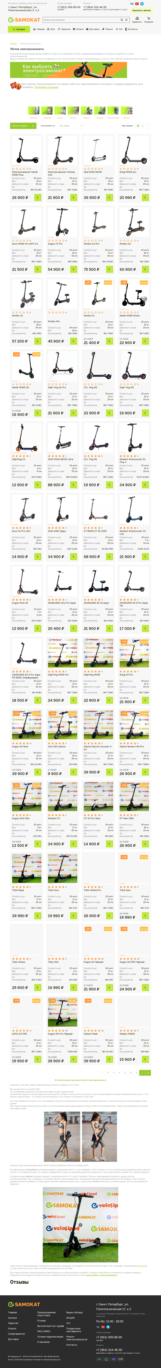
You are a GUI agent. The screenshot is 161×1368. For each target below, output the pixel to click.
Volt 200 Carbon (57, 746)
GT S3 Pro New (92, 818)
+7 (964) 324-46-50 (95, 7)
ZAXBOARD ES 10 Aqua (96, 602)
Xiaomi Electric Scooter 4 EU (97, 748)
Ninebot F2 (54, 818)
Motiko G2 (125, 243)
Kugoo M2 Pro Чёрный (60, 1033)
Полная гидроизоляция (50, 1336)
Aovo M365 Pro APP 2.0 (25, 243)
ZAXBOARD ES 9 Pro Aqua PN (134, 604)
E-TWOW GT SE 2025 (95, 531)
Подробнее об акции (46, 87)
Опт (68, 1323)
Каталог (12, 1317)
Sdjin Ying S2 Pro (57, 387)
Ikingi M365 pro (128, 172)
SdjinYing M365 (92, 674)
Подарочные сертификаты (73, 1330)
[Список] (142, 125)
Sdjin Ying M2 (127, 387)
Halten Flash (91, 1033)
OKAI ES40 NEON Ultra (60, 459)
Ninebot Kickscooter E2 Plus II (132, 460)
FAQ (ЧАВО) (43, 1331)
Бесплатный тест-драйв (50, 1326)
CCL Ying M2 (90, 387)
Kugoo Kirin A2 (20, 602)
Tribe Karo (125, 890)
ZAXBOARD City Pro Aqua (62, 602)
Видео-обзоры (74, 1312)
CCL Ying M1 (90, 459)
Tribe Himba (18, 962)
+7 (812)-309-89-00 (68, 7)
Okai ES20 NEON (93, 172)
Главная (12, 1312)
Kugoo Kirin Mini (20, 818)
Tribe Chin (53, 962)
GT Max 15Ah (127, 818)
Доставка (13, 1339)
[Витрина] (138, 125)
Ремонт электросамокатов (76, 1338)
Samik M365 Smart (130, 315)
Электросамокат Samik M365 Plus (25, 173)
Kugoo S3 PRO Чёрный (132, 962)
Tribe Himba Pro (92, 890)
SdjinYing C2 (18, 459)
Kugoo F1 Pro (55, 243)
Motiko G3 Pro (91, 243)
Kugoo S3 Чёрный (93, 962)
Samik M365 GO (20, 387)
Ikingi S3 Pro (126, 674)
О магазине (43, 1342)
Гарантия (13, 1323)
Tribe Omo (53, 890)
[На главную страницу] (24, 19)
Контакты (71, 1344)
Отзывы (41, 1320)
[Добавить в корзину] (37, 197)
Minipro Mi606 (127, 1033)
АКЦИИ (70, 1317)
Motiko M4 (54, 321)
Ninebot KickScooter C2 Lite (133, 532)
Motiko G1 (17, 315)
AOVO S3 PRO (19, 1033)
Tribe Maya (18, 890)
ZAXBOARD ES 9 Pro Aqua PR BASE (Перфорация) (26, 676)
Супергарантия (16, 1333)
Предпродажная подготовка (46, 1314)
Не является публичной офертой (46, 1360)
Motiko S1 (89, 315)
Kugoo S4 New (20, 746)
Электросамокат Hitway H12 (61, 173)
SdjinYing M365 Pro (58, 674)
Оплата (12, 1328)
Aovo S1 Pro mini (21, 531)
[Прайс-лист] (147, 125)
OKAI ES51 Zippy (57, 531)
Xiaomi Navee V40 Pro (132, 746)
